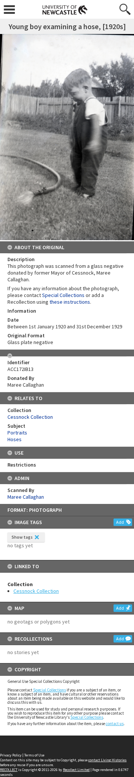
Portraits (17, 432)
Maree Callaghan (25, 496)
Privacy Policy (11, 755)
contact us (115, 723)
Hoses (14, 439)
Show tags (22, 537)
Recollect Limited (76, 769)
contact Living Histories (107, 760)
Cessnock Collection (36, 591)
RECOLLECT (8, 769)
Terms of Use (34, 755)
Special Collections (49, 690)
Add (120, 522)
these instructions (70, 301)
